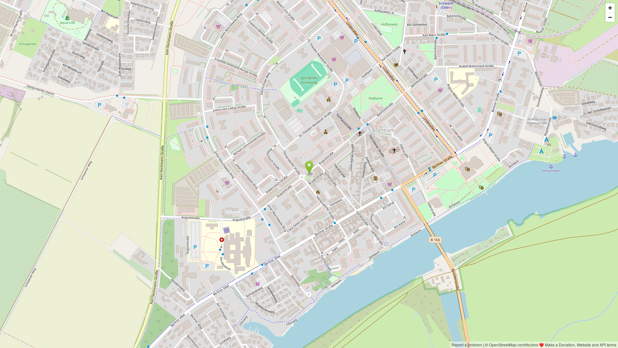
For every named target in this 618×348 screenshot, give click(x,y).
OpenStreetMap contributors (513, 344)
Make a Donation (560, 344)
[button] (309, 167)
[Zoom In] (610, 8)
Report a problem (467, 344)
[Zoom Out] (610, 17)
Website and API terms (596, 344)
